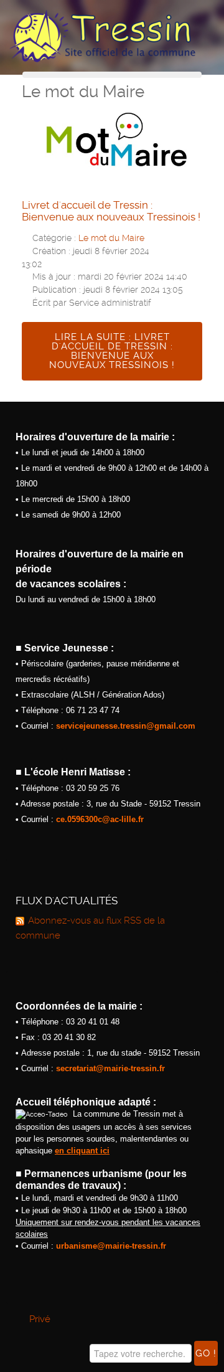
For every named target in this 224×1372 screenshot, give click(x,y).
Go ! (206, 1353)
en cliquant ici (82, 1150)
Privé (39, 1319)
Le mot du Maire (111, 238)
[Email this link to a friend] (198, 236)
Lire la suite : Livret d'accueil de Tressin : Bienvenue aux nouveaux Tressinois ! (112, 351)
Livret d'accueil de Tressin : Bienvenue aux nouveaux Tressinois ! (111, 210)
